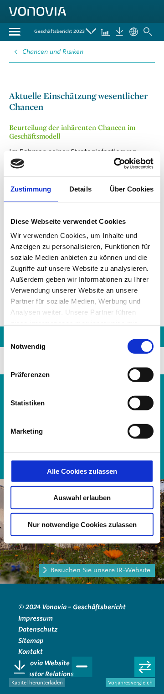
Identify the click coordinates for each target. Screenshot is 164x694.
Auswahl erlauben (82, 498)
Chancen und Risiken (52, 51)
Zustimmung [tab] (30, 188)
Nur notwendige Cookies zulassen (82, 524)
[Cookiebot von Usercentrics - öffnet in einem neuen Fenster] (116, 164)
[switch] (141, 374)
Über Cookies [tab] (132, 188)
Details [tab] (80, 188)
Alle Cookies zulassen (82, 471)
